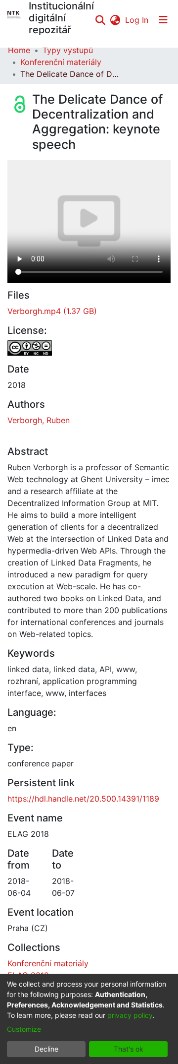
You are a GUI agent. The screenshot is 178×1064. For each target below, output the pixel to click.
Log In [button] (137, 20)
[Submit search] (100, 20)
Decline (46, 1049)
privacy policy (130, 1015)
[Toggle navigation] (163, 19)
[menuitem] (115, 20)
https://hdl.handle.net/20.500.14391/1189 (83, 799)
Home (19, 50)
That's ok (128, 1049)
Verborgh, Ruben (38, 420)
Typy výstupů (68, 50)
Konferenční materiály (60, 62)
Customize (24, 1029)
